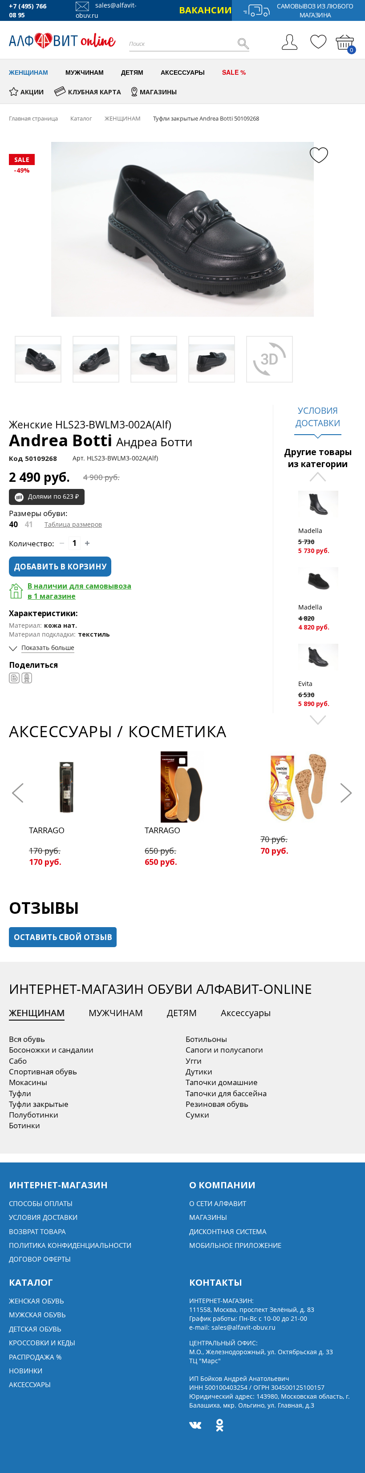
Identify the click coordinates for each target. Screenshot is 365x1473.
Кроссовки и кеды (42, 1342)
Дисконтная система (228, 1231)
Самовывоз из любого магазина (315, 10)
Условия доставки (43, 1217)
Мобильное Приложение (235, 1245)
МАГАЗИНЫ (158, 92)
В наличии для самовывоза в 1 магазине (79, 591)
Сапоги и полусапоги (224, 1050)
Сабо (18, 1061)
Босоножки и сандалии (51, 1050)
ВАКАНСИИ (205, 10)
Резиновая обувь (217, 1104)
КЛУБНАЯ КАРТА (94, 92)
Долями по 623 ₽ (53, 496)
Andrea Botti (100, 440)
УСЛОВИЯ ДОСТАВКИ (318, 416)
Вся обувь (27, 1039)
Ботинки (24, 1125)
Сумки (197, 1115)
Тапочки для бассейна (226, 1093)
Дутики (199, 1071)
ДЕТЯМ (182, 1013)
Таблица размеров (73, 524)
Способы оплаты (41, 1203)
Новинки (25, 1370)
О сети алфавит (217, 1203)
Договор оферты (40, 1259)
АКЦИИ (32, 92)
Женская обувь (36, 1300)
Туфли (20, 1093)
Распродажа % (35, 1356)
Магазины (208, 1217)
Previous (318, 478)
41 (28, 524)
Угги (194, 1061)
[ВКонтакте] (14, 678)
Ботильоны (206, 1039)
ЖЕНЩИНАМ (37, 1013)
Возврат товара (37, 1231)
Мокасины (28, 1082)
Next (318, 719)
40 (13, 524)
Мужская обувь (37, 1314)
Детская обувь (35, 1328)
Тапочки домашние (222, 1082)
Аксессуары (246, 1013)
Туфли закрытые (39, 1104)
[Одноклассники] (26, 678)
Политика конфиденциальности (70, 1245)
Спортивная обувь (43, 1071)
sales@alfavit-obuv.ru (243, 1327)
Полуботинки (33, 1115)
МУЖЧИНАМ (116, 1013)
